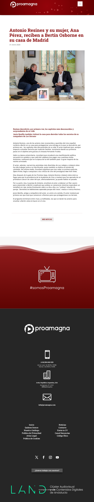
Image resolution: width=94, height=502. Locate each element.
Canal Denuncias (62, 433)
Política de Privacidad (31, 433)
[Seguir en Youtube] (57, 457)
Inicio (31, 425)
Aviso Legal (31, 435)
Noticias (62, 425)
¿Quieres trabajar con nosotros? (47, 470)
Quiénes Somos (31, 427)
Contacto (62, 427)
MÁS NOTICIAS (47, 219)
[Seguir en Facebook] (44, 457)
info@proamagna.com (47, 405)
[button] (80, 3)
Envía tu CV (62, 430)
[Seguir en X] (37, 457)
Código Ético (62, 435)
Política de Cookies (31, 438)
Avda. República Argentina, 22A (47, 382)
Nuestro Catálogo (31, 430)
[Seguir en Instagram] (50, 457)
